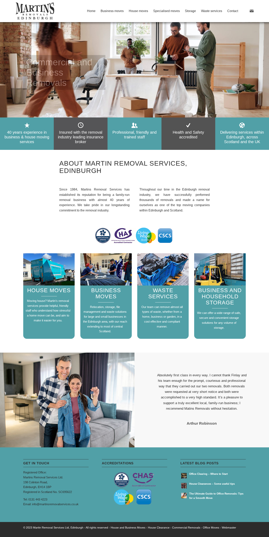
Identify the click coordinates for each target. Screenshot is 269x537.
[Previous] (145, 378)
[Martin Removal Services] (35, 11)
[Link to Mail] (252, 11)
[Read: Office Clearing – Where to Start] (183, 475)
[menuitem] (91, 11)
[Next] (258, 378)
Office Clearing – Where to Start (208, 473)
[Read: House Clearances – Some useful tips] (183, 485)
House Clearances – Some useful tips (212, 483)
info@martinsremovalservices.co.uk (55, 504)
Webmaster (229, 527)
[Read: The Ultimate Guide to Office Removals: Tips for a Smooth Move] (183, 495)
